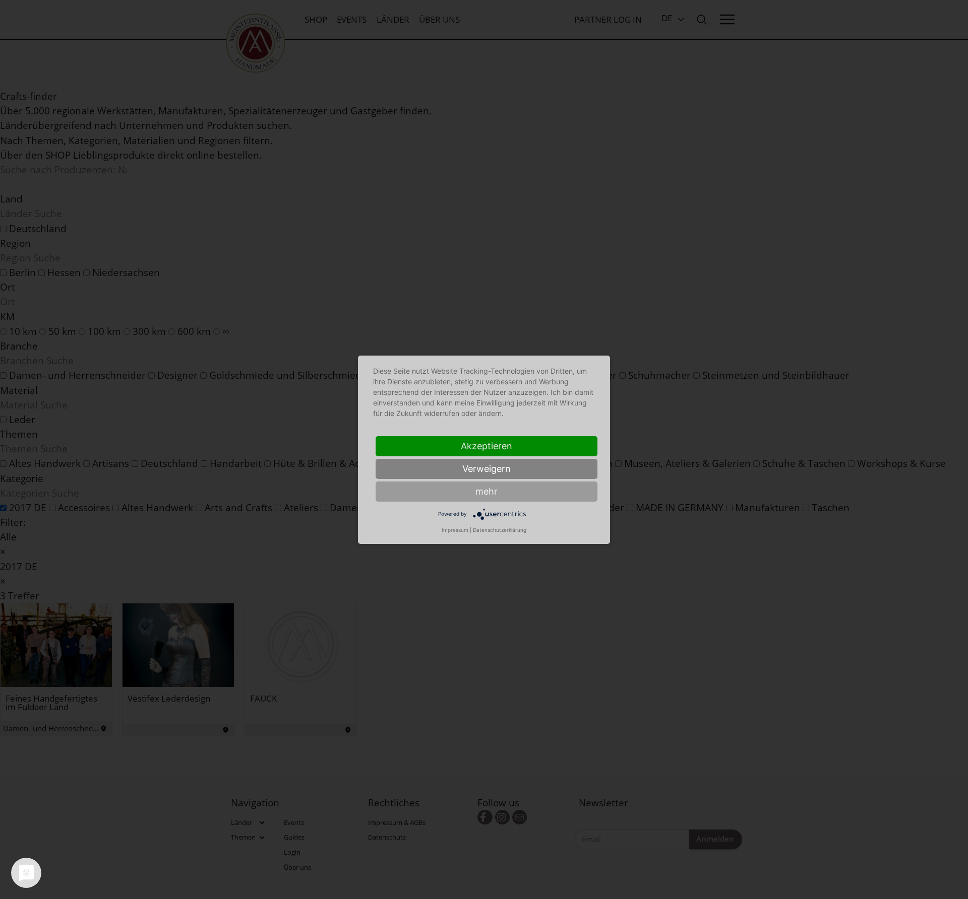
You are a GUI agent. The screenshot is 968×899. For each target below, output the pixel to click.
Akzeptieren (486, 446)
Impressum (455, 530)
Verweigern (486, 468)
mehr (486, 491)
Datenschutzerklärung (499, 530)
